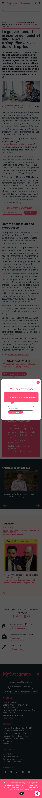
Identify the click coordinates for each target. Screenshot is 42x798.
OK (22, 793)
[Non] (39, 788)
